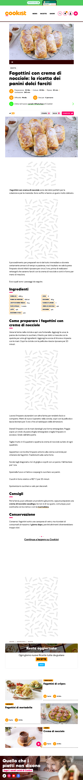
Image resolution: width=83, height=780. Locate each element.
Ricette (43, 14)
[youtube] (13, 776)
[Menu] (76, 13)
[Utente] (70, 13)
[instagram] (9, 776)
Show (52, 14)
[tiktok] (4, 776)
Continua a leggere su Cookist (41, 539)
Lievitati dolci (21, 642)
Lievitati (11, 642)
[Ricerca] (60, 13)
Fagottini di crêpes (54, 683)
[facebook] (18, 776)
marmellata (43, 507)
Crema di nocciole (54, 731)
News (34, 14)
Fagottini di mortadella (18, 707)
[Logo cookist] (15, 13)
